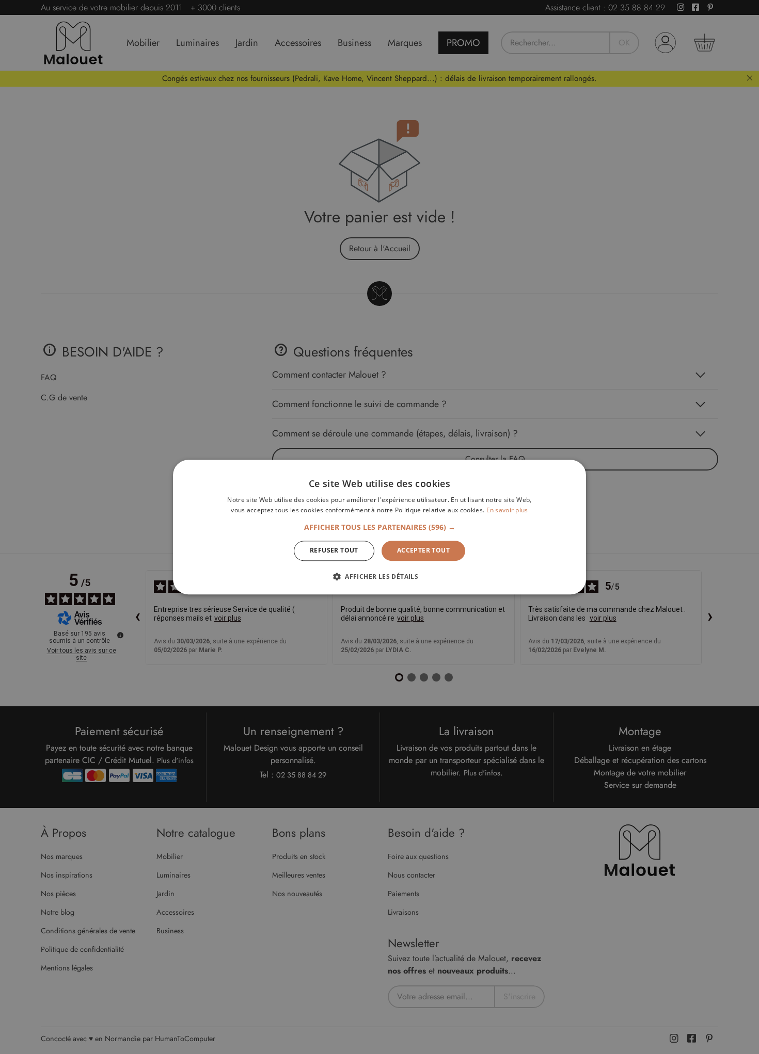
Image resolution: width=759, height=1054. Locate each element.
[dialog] (379, 527)
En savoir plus (507, 510)
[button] (379, 527)
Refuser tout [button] (334, 550)
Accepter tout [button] (423, 550)
